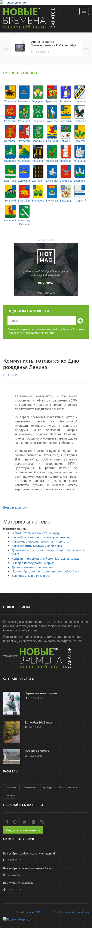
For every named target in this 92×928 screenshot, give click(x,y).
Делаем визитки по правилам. (33, 567)
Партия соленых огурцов (41, 693)
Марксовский (10, 160)
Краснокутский (52, 160)
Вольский (10, 200)
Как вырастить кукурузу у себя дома (37, 545)
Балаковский (52, 200)
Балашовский (38, 200)
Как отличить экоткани (18, 883)
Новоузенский (66, 141)
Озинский (52, 141)
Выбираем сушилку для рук (31, 575)
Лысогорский (24, 160)
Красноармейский (66, 160)
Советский (80, 101)
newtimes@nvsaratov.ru (75, 912)
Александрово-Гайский (24, 222)
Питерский (10, 141)
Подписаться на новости (23, 830)
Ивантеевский (10, 180)
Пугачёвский (80, 121)
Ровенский (66, 121)
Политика (11, 787)
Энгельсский (10, 101)
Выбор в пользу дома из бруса (33, 562)
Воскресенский (80, 180)
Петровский (24, 141)
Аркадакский (10, 220)
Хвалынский (24, 101)
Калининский (80, 160)
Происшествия (68, 787)
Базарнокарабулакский (66, 200)
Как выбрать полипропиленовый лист (28, 868)
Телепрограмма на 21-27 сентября (53, 45)
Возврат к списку (15, 507)
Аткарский (80, 200)
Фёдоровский (38, 101)
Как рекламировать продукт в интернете (40, 541)
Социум (10, 795)
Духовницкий (52, 180)
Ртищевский (38, 121)
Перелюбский (38, 141)
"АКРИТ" (36, 912)
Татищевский (66, 101)
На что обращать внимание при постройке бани (45, 571)
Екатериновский (38, 180)
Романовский (52, 121)
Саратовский (10, 121)
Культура (48, 787)
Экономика (30, 787)
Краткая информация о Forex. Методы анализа (45, 558)
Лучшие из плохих (37, 751)
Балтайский (24, 200)
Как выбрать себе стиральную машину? (29, 853)
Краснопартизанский (38, 160)
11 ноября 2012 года (38, 722)
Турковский (52, 101)
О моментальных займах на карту (35, 533)
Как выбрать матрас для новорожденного (41, 537)
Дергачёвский (66, 180)
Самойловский (24, 121)
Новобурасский (80, 141)
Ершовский (24, 180)
